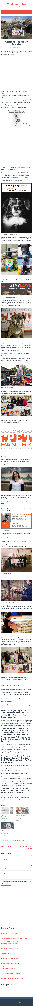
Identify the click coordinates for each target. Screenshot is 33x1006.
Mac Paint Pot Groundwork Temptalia (10, 971)
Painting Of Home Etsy (6, 976)
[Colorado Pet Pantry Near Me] (7, 825)
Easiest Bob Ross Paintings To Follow (10, 943)
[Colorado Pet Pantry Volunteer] (22, 810)
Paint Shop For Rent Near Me (8, 931)
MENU (29, 12)
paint (2, 992)
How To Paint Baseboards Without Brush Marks (12, 978)
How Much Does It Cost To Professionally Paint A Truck (14, 938)
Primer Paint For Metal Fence (8, 968)
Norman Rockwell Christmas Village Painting (11, 961)
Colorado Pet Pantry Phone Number (6, 816)
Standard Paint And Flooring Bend (9, 933)
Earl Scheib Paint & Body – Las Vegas (10, 963)
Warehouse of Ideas (16, 4)
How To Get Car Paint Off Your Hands (10, 956)
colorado (19, 840)
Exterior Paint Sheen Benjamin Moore (10, 958)
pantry (23, 840)
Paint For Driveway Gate (7, 936)
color (7, 840)
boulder (15, 840)
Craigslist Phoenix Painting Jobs (8, 966)
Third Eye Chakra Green (6, 845)
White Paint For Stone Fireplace (8, 951)
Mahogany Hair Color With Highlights (26, 846)
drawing (3, 990)
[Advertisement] (16, 73)
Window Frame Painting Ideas (8, 981)
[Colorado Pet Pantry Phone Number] (7, 810)
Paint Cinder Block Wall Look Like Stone (10, 973)
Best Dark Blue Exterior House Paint (9, 948)
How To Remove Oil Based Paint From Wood (11, 941)
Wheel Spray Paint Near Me (7, 953)
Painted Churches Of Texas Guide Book (10, 946)
